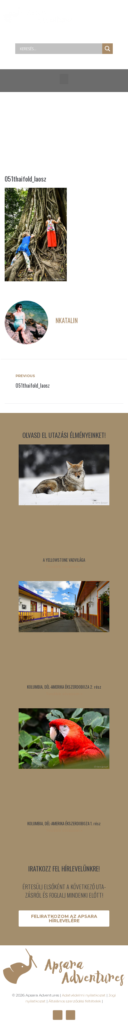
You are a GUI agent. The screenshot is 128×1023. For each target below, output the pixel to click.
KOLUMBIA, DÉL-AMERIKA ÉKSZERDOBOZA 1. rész (64, 823)
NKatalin (67, 320)
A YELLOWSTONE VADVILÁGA (64, 560)
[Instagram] (70, 1015)
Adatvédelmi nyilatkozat (84, 995)
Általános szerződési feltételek (74, 1001)
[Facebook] (57, 1015)
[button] (64, 79)
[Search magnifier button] (107, 48)
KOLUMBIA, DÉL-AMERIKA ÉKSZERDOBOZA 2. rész (64, 687)
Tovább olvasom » (64, 566)
